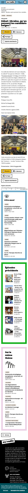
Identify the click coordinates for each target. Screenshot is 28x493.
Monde (3, 15)
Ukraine (3, 188)
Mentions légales (14, 471)
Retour (7, 435)
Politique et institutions (12, 420)
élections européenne (23, 188)
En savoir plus (23, 488)
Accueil (3, 8)
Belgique (17, 188)
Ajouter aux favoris (11, 41)
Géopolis (3, 11)
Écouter (7, 32)
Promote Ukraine (7, 76)
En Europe (8, 382)
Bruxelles (9, 15)
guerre (13, 188)
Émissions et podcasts (7, 9)
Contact (12, 467)
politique (8, 188)
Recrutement (13, 468)
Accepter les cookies (18, 490)
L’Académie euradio (15, 470)
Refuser (5, 490)
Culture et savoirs (10, 405)
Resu (16, 76)
